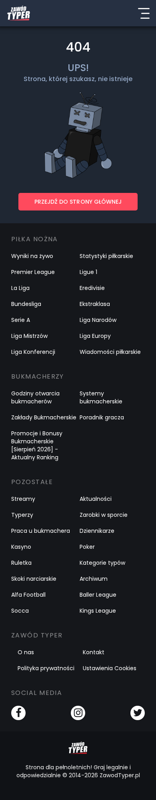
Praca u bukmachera (40, 531)
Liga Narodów (98, 320)
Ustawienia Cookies (109, 668)
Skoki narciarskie (33, 579)
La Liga (20, 288)
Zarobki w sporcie (104, 515)
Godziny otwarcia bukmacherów (35, 397)
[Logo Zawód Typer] (18, 13)
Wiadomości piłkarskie (110, 352)
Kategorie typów (102, 563)
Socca (20, 611)
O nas (26, 652)
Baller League (98, 595)
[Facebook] (18, 713)
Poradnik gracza (102, 417)
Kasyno (21, 547)
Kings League (98, 611)
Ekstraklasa (95, 304)
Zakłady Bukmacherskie (43, 417)
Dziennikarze (97, 531)
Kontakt (93, 652)
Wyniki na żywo (32, 256)
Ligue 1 (88, 272)
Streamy (23, 499)
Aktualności (96, 499)
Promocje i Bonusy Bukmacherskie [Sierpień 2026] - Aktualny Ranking (36, 445)
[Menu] (144, 13)
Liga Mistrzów (29, 336)
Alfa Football (28, 595)
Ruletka (21, 563)
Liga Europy (95, 336)
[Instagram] (78, 713)
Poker (87, 547)
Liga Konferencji (33, 352)
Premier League (33, 272)
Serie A (20, 320)
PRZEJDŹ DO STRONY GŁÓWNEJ (77, 202)
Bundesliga (26, 304)
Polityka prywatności (46, 668)
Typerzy (22, 515)
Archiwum (94, 579)
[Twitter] (137, 713)
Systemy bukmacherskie (101, 397)
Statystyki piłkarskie (106, 256)
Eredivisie (92, 288)
